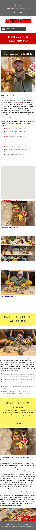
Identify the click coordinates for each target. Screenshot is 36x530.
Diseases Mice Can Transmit (9, 227)
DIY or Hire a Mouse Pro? (9, 296)
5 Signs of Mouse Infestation (10, 262)
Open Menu (10, 29)
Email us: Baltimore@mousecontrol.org (18, 8)
